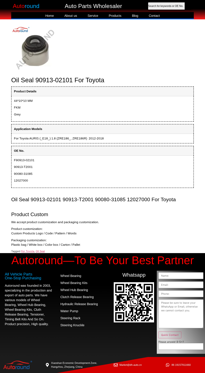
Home (49, 15)
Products (115, 15)
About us (70, 15)
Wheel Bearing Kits (73, 283)
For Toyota (27, 251)
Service (93, 15)
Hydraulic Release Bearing (79, 304)
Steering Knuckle (72, 325)
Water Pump (69, 311)
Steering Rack (70, 318)
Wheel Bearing (70, 276)
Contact (154, 15)
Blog (135, 15)
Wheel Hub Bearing (74, 290)
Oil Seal (40, 251)
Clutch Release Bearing (77, 297)
